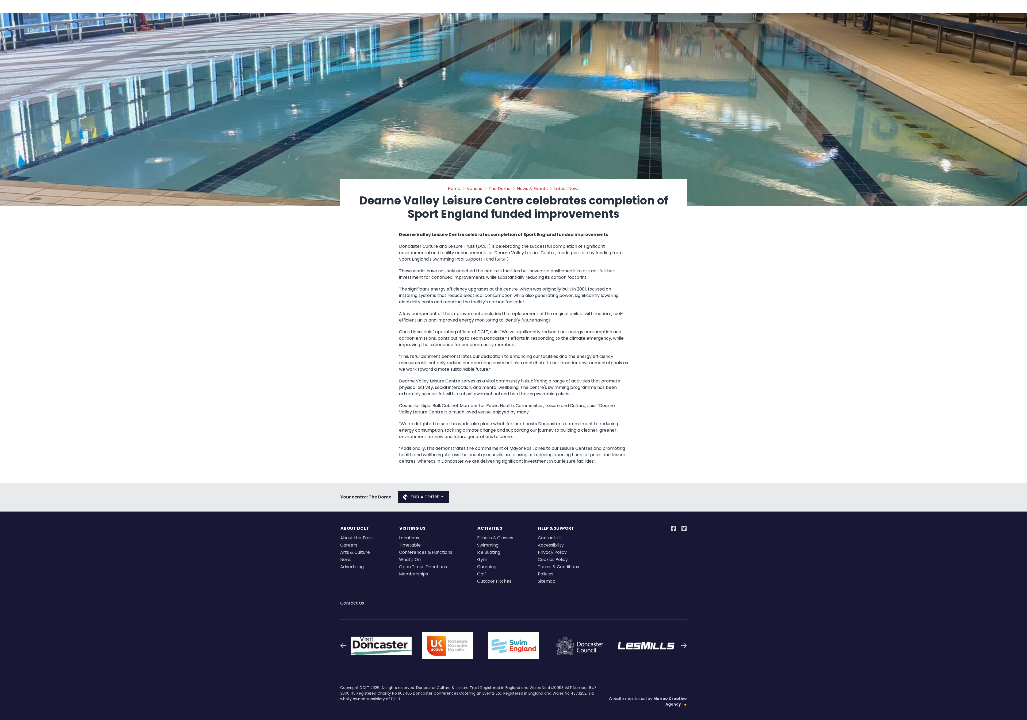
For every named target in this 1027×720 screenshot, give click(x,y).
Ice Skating (488, 552)
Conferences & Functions (425, 552)
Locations (409, 538)
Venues (474, 188)
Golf (481, 574)
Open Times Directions (423, 567)
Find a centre (424, 497)
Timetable (410, 545)
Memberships (413, 574)
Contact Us (550, 538)
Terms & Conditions (558, 567)
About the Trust (356, 538)
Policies (545, 574)
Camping (486, 567)
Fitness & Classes (495, 538)
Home (454, 188)
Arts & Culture (355, 552)
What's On (410, 559)
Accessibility (551, 545)
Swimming (488, 545)
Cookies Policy (553, 559)
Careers (348, 545)
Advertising (352, 567)
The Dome (500, 188)
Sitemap (546, 581)
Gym (482, 559)
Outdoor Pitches (494, 581)
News (345, 559)
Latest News (567, 188)
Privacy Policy (552, 552)
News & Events (532, 188)
